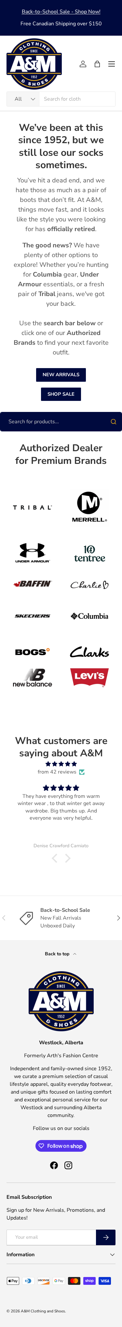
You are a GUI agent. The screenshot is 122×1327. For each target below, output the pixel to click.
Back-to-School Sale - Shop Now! (61, 11)
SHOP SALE (61, 394)
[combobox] (61, 99)
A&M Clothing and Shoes (43, 1311)
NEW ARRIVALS (61, 374)
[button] (97, 64)
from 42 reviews (57, 771)
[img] (61, 764)
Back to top (58, 954)
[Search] (113, 422)
